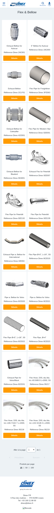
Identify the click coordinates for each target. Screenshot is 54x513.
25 (21, 468)
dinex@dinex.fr (27, 503)
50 (26, 468)
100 (32, 468)
